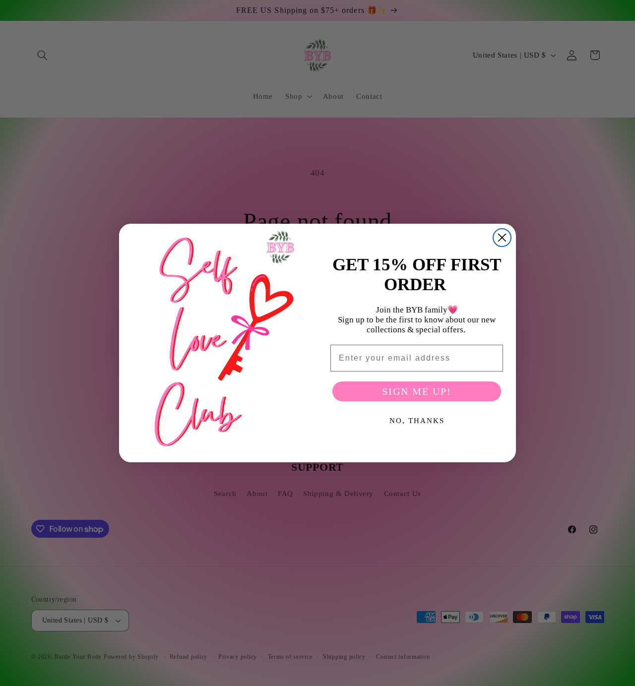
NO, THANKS (416, 421)
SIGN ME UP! (416, 391)
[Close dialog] (502, 238)
